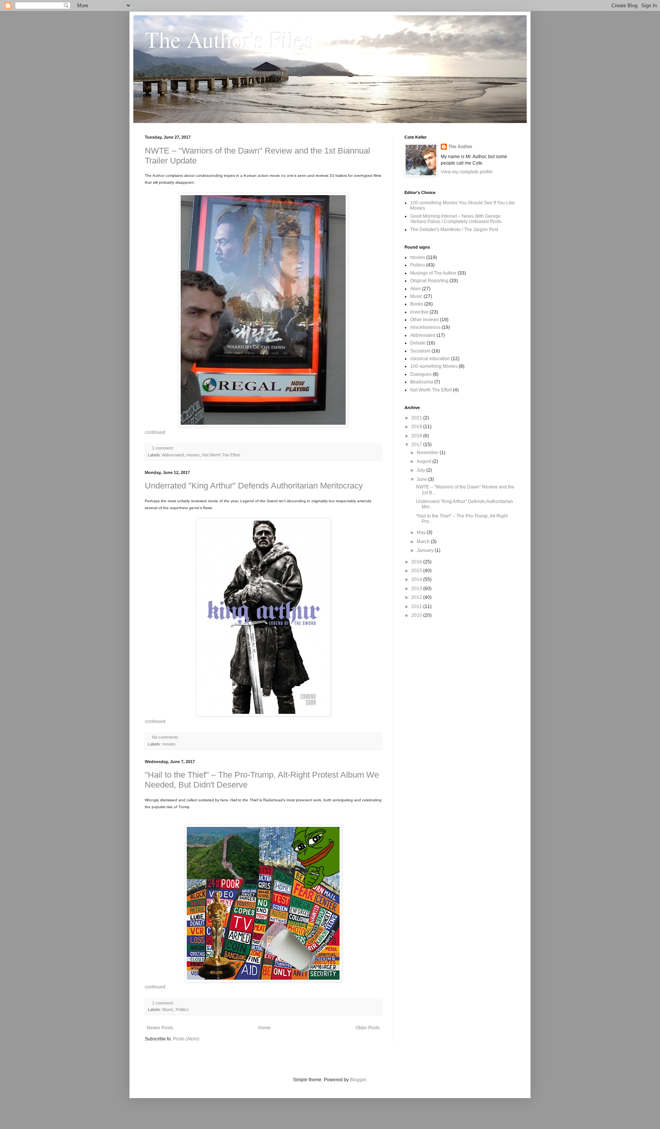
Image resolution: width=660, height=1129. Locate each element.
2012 (417, 597)
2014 (417, 579)
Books (416, 304)
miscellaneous (425, 327)
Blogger (358, 1079)
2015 (417, 570)
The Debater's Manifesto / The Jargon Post (454, 229)
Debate (417, 343)
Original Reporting (429, 280)
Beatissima (421, 382)
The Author (460, 146)
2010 (417, 615)
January (426, 550)
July (421, 470)
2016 (417, 561)
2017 (417, 444)
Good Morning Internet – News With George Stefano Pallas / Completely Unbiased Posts (455, 219)
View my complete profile (467, 172)
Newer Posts (160, 1027)
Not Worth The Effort (221, 455)
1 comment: (163, 448)
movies (193, 455)
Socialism (420, 351)
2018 (417, 435)
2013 (417, 588)
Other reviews (424, 319)
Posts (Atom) (186, 1039)
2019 (417, 426)
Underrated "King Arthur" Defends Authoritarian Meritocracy (254, 485)
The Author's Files (229, 39)
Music (167, 1009)
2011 (417, 606)
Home (264, 1027)
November (428, 452)
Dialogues (421, 374)
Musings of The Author (433, 273)
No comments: (165, 737)
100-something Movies (434, 366)
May (422, 532)
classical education (430, 358)
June (422, 479)
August (424, 461)
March (424, 541)
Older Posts (368, 1027)
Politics (182, 1009)
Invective (419, 312)
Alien (415, 288)
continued (155, 432)
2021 (417, 418)
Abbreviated (173, 455)
